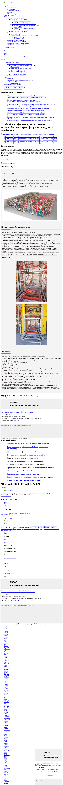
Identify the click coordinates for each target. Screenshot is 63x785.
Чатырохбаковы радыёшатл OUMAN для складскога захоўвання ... (25, 110)
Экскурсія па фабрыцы (13, 10)
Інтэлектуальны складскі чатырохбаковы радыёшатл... (22, 106)
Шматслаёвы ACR (19, 38)
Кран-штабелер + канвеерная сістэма (24, 30)
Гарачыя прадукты (37, 526)
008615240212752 (5, 514)
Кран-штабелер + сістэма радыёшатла (24, 28)
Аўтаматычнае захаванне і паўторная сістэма (23, 24)
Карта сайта (46, 526)
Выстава (9, 12)
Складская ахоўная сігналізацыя (16, 44)
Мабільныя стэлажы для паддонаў (33, 529)
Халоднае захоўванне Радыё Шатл (16, 41)
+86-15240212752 (9, 573)
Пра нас (6, 6)
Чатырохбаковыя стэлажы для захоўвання (20, 395)
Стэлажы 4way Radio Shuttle (21, 22)
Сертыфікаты (11, 9)
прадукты (6, 16)
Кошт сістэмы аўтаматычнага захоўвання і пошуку (15, 527)
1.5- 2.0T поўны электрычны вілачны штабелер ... (25, 480)
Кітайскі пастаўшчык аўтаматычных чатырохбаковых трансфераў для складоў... (29, 120)
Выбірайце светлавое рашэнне (15, 40)
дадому (6, 4)
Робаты (9, 32)
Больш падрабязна (6, 496)
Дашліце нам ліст (5, 159)
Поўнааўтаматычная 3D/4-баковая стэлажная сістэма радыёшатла (23, 396)
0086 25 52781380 (9, 545)
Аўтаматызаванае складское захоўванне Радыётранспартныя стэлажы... (27, 97)
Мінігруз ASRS (18, 27)
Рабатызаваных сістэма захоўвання (39, 527)
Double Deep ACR (19, 37)
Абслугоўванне (11, 7)
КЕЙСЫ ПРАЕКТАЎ (10, 15)
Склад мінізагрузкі (18, 529)
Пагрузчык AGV (15, 34)
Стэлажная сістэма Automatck (15, 18)
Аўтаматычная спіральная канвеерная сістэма (26, 25)
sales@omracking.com (7, 516)
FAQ (8, 13)
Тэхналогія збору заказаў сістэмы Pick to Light (23, 474)
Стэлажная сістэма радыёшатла (19, 19)
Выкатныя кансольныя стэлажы (19, 31)
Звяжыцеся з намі (9, 47)
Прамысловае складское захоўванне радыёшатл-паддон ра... (24, 101)
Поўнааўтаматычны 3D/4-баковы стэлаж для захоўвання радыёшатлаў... (27, 114)
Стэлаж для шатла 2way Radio (22, 21)
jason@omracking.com (10, 560)
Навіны (6, 46)
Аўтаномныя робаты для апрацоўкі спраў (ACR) (24, 35)
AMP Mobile (54, 526)
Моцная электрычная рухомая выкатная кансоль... (25, 461)
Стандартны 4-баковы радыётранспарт (18, 43)
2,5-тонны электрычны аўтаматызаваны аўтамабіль (26, 455)
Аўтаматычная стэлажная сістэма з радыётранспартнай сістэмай (30, 468)
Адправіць (4, 487)
